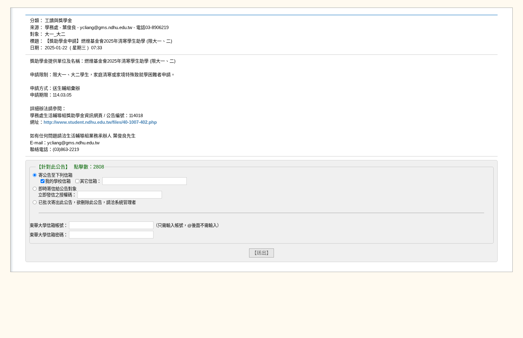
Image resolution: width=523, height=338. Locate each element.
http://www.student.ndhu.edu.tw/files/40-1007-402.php (100, 122)
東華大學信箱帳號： (49, 225)
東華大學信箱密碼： (49, 234)
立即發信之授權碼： (57, 194)
